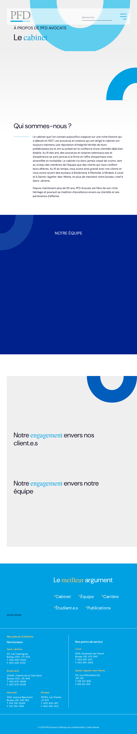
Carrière (111, 596)
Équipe (87, 596)
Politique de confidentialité (71, 727)
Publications (99, 608)
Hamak (96, 727)
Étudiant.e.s (67, 608)
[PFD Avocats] (20, 16)
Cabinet (63, 596)
